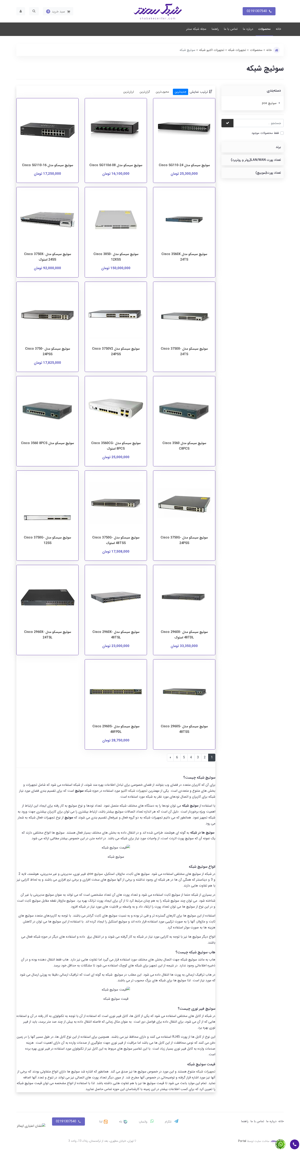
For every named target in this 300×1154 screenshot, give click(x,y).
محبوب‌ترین (162, 92)
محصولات (264, 29)
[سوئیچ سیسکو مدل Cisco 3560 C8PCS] (184, 409)
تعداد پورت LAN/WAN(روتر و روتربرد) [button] (256, 160)
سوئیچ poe (269, 103)
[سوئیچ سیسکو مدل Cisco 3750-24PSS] (47, 315)
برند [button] (278, 147)
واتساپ (143, 1121)
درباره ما (248, 29)
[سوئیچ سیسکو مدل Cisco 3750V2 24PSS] (116, 315)
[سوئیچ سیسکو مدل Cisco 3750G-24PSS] (184, 503)
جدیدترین (180, 92)
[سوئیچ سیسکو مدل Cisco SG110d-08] (116, 131)
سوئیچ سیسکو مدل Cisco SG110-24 (184, 165)
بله (121, 1121)
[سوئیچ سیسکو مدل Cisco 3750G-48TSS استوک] (116, 503)
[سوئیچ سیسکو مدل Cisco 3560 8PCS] (47, 409)
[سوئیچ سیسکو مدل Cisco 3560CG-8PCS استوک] (116, 409)
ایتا (101, 1121)
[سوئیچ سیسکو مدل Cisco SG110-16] (47, 131)
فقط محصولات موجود (265, 133)
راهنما (215, 29)
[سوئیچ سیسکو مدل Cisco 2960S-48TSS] (184, 692)
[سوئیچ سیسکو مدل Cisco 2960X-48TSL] (116, 598)
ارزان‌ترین (128, 92)
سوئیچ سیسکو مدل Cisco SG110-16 (47, 165)
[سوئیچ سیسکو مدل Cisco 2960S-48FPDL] (116, 692)
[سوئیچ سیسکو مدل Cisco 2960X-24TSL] (47, 598)
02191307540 (66, 1121)
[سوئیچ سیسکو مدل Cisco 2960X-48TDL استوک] (184, 598)
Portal (242, 1141)
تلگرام (168, 1121)
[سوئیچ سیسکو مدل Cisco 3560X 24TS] (184, 220)
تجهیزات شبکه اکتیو (134, 790)
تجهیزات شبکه (205, 1071)
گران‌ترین (145, 92)
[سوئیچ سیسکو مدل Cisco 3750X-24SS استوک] (47, 220)
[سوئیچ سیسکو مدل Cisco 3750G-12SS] (47, 503)
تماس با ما (231, 29)
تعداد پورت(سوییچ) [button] (268, 172)
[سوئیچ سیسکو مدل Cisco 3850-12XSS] (116, 220)
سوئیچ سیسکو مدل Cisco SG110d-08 (115, 165)
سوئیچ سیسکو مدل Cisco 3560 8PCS (47, 443)
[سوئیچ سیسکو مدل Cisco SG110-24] (184, 131)
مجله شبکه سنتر (196, 29)
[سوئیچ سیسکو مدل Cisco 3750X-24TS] (184, 315)
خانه (278, 29)
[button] (58, 11)
